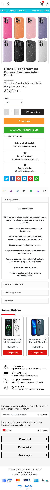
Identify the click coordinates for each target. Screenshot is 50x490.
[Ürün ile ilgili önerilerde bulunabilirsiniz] (45, 191)
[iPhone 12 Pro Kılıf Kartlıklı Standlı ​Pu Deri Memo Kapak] (37, 327)
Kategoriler (25, 447)
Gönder (43, 414)
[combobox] (5, 430)
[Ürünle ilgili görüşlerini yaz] (18, 191)
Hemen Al (25, 121)
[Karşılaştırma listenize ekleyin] (24, 191)
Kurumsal (25, 439)
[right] (47, 336)
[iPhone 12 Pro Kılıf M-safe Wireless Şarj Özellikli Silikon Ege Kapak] (12, 327)
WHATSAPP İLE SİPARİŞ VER (25, 130)
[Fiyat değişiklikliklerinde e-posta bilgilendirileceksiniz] (31, 191)
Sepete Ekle (34, 112)
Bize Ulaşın (25, 455)
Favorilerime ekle (14, 136)
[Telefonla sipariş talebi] (38, 191)
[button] (4, 39)
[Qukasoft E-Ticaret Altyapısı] (25, 487)
